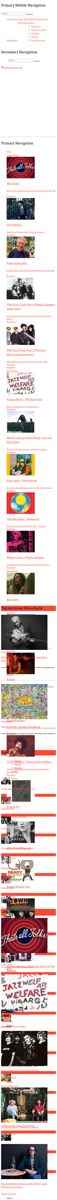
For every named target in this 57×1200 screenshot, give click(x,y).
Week (17, 764)
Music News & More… (26, 23)
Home (9, 19)
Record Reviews (30, 19)
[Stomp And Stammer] (21, 71)
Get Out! (34, 37)
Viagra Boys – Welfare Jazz (15, 1014)
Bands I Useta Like (38, 40)
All (16, 771)
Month (18, 768)
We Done (6, 957)
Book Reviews (12, 40)
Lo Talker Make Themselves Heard (19, 1127)
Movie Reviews (42, 19)
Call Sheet (35, 33)
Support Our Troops (38, 30)
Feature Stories (18, 19)
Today (17, 761)
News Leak (35, 26)
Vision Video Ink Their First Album (20, 1070)
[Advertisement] (28, 107)
